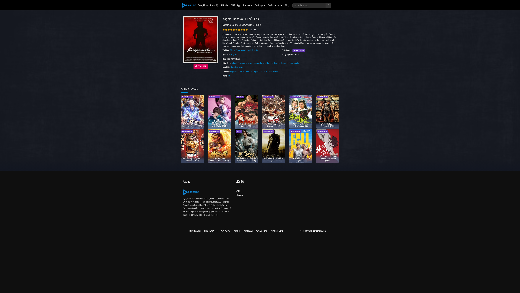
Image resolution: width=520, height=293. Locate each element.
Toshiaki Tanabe (293, 63)
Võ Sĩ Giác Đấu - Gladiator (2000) (273, 160)
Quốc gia (259, 5)
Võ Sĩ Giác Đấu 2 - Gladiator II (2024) (327, 125)
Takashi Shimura (238, 63)
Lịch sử (248, 50)
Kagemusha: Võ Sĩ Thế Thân (241, 71)
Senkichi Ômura (280, 63)
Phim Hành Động (276, 231)
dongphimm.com (319, 231)
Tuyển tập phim (275, 5)
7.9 (229, 76)
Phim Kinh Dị (248, 231)
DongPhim (203, 5)
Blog (287, 5)
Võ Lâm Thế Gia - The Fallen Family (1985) (301, 125)
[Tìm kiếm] (328, 5)
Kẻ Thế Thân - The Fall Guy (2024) (301, 160)
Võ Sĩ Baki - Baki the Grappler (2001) (246, 125)
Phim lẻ (255, 50)
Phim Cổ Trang (261, 231)
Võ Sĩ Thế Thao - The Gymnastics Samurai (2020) (328, 158)
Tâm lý (232, 50)
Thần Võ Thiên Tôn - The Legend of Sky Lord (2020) (192, 125)
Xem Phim (201, 66)
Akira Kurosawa (237, 67)
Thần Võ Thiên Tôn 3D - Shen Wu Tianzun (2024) (219, 160)
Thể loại (247, 5)
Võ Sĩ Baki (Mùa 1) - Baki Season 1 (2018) (273, 125)
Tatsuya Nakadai (266, 63)
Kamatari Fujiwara (252, 63)
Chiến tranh (240, 50)
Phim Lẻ (224, 5)
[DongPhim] (189, 5)
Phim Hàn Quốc (195, 231)
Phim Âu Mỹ (225, 231)
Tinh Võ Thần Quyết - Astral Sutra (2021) (219, 125)
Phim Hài (236, 231)
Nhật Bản (234, 54)
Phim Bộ (214, 5)
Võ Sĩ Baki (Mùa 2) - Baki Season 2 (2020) (192, 160)
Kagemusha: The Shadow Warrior (265, 71)
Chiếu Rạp (235, 5)
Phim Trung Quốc (210, 231)
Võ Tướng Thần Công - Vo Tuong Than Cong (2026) (246, 160)
